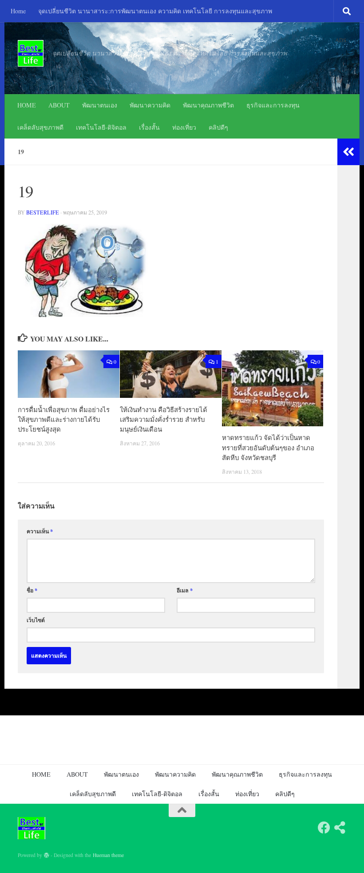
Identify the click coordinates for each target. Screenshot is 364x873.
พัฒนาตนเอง (99, 105)
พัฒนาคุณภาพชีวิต (208, 105)
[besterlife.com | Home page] (31, 53)
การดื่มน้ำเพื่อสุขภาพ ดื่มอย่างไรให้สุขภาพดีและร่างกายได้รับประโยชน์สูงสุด (64, 419)
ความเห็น (40, 531)
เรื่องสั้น (149, 127)
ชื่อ (32, 590)
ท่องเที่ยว (184, 127)
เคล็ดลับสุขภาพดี (40, 127)
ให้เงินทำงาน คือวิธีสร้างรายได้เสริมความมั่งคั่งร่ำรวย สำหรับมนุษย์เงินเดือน (163, 419)
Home (18, 11)
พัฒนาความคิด (150, 105)
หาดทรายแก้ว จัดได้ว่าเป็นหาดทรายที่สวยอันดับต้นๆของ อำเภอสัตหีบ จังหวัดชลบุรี (268, 447)
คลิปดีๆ (218, 127)
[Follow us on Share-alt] (340, 827)
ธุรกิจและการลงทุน (273, 105)
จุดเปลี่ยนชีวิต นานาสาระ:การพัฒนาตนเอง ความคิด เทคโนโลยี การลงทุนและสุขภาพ (155, 11)
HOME (26, 105)
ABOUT (59, 105)
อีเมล (185, 590)
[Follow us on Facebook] (324, 827)
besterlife (42, 212)
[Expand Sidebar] (348, 152)
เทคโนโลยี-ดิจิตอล (101, 127)
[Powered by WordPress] (46, 855)
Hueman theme (108, 855)
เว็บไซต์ (36, 620)
